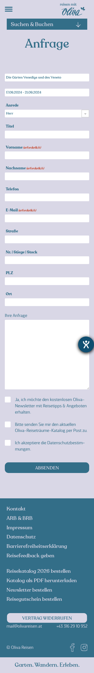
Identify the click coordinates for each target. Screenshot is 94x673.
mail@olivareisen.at (24, 626)
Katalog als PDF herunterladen (42, 580)
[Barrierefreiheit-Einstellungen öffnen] (86, 344)
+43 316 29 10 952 (71, 626)
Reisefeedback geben (30, 555)
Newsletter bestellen (29, 590)
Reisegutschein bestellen (34, 599)
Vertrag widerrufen (47, 618)
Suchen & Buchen (32, 24)
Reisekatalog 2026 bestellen (39, 571)
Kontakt (16, 509)
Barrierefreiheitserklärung (37, 546)
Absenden (47, 468)
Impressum (19, 527)
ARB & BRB (20, 518)
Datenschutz (21, 537)
